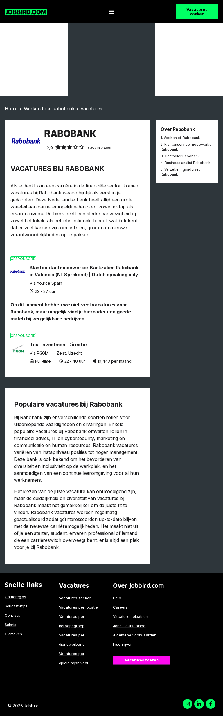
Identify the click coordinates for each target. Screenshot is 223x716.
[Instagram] (187, 704)
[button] (111, 12)
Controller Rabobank (182, 156)
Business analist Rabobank (188, 162)
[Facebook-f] (210, 704)
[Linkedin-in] (199, 704)
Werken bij (35, 108)
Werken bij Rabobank (182, 138)
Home (11, 108)
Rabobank (63, 108)
